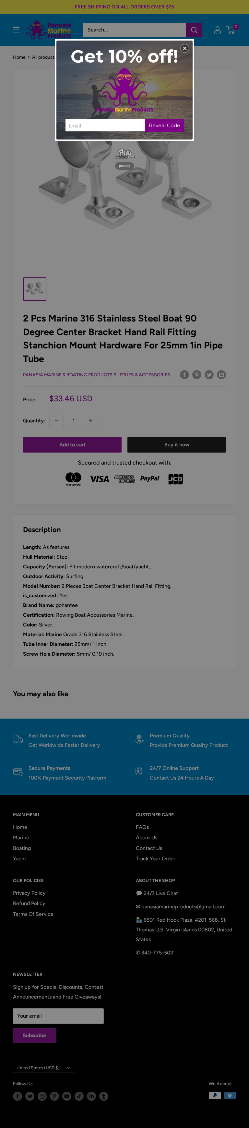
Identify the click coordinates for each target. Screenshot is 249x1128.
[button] (185, 48)
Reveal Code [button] (164, 125)
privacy (124, 166)
